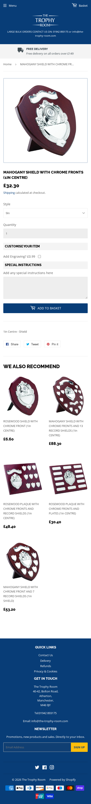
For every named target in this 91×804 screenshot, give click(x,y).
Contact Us (45, 655)
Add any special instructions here (28, 273)
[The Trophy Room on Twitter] (37, 767)
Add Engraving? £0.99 (19, 256)
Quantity (9, 225)
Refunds (45, 666)
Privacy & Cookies (45, 671)
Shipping (9, 193)
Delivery (45, 661)
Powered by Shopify (62, 780)
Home (7, 64)
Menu (13, 6)
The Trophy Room (34, 780)
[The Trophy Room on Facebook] (44, 767)
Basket (83, 6)
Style (6, 204)
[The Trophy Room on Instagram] (52, 767)
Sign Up (79, 747)
